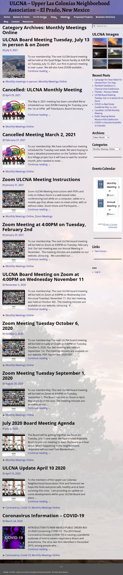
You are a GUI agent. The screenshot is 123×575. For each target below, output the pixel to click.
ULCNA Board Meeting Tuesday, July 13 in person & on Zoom (45, 42)
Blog (6, 21)
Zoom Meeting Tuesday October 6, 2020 (40, 325)
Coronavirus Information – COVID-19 (43, 515)
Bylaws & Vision (21, 16)
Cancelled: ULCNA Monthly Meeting (42, 89)
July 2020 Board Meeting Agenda (38, 423)
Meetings (65, 16)
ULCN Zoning (40, 16)
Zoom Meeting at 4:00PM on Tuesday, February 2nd (44, 226)
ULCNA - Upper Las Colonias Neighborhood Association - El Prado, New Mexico (38, 572)
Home (7, 16)
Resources (28, 21)
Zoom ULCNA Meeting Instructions (41, 179)
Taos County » (101, 251)
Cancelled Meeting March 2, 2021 (39, 134)
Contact (15, 21)
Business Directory (105, 16)
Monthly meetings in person (21, 81)
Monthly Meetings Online (53, 81)
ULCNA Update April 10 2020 (33, 468)
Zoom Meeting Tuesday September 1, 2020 (44, 375)
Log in (97, 272)
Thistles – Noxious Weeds (106, 92)
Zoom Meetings (43, 216)
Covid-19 (25, 507)
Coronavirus (13, 507)
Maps (53, 16)
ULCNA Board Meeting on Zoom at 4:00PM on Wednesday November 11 (43, 276)
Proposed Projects (83, 16)
